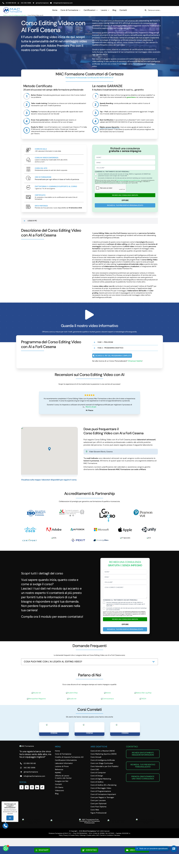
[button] (89, 221)
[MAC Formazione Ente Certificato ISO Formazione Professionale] (89, 819)
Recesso (117, 835)
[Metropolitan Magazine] (36, 699)
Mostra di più (91, 407)
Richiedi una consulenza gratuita (125, 195)
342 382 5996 (26, 3)
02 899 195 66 (11, 3)
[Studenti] (72, 693)
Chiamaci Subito (135, 361)
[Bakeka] (142, 693)
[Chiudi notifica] (137, 848)
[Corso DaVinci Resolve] (125, 725)
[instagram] (32, 787)
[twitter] (27, 787)
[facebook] (21, 787)
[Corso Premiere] (89, 725)
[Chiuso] (18, 801)
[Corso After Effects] (54, 725)
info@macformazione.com (63, 3)
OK (10, 818)
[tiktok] (42, 787)
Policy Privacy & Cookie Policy (69, 835)
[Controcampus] (107, 699)
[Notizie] (107, 693)
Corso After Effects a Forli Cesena (54, 732)
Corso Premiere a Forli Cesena (89, 732)
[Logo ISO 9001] (36, 509)
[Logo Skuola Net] (36, 693)
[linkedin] (37, 787)
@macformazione (42, 3)
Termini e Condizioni (106, 835)
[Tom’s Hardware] (71, 699)
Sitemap (83, 835)
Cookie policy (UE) (93, 835)
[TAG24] (142, 699)
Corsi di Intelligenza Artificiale (17, 15)
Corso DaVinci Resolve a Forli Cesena (125, 732)
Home (5, 15)
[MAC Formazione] (26, 746)
